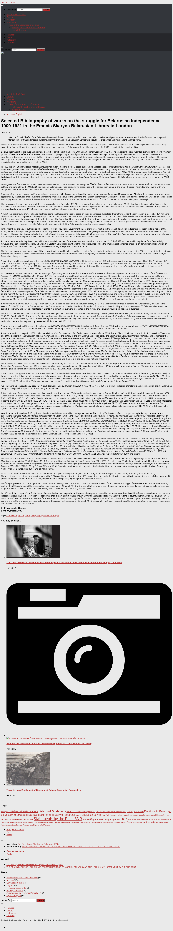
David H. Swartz (139, 812)
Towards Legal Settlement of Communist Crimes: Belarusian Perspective (43, 790)
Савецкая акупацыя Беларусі (140, 822)
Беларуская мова (15, 829)
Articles (10, 114)
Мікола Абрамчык (83, 822)
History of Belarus (63, 814)
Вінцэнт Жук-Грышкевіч (25, 822)
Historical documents (38, 814)
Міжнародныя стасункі (68, 822)
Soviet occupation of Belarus (151, 815)
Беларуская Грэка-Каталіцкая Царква (140, 819)
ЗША (35, 822)
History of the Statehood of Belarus (22, 25)
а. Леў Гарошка (45, 825)
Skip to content (8, 2)
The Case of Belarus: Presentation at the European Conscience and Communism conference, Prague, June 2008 (64, 562)
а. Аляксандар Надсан (17, 515)
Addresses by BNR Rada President (22, 877)
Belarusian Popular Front (116, 812)
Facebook (10, 34)
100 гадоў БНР (6, 812)
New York (105, 815)
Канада (51, 822)
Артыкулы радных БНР (40, 515)
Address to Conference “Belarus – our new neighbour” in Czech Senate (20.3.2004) (49, 743)
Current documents (15, 882)
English (19, 114)
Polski (9, 834)
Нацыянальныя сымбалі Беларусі (102, 822)
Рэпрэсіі (122, 822)
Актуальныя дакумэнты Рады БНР (23, 893)
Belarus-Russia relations (24, 811)
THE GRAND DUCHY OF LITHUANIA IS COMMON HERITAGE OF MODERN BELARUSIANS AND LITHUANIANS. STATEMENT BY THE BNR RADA (71, 867)
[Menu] (2, 5)
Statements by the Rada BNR (58, 818)
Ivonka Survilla (93, 814)
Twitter (9, 37)
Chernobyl (130, 812)
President (10, 19)
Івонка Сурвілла (91, 819)
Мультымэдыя (13, 895)
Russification (133, 815)
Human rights (80, 815)
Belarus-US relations (52, 811)
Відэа (15, 822)
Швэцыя (9, 825)
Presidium (11, 22)
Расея (116, 822)
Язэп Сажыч (16, 825)
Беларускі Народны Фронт (162, 819)
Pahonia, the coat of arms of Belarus (28, 27)
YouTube (10, 42)
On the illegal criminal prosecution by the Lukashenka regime (34, 864)
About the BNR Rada (16, 14)
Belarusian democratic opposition (80, 811)
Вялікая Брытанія (7, 822)
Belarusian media (101, 812)
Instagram (11, 40)
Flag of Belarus (19, 30)
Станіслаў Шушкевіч (161, 822)
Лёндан (55, 515)
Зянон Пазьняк (43, 822)
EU (170, 812)
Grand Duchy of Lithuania (13, 815)
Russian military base (119, 815)
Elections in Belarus (156, 811)
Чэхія (3, 825)
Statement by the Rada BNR (22, 819)
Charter (10, 17)
